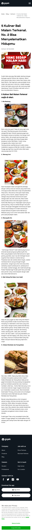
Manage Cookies (16, 523)
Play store (17, 495)
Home (2, 14)
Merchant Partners (23, 453)
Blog (7, 14)
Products (4, 453)
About (3, 450)
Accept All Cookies (16, 528)
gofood (13, 14)
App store (17, 490)
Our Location (21, 469)
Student (4, 466)
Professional (5, 469)
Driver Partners (22, 450)
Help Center (21, 466)
